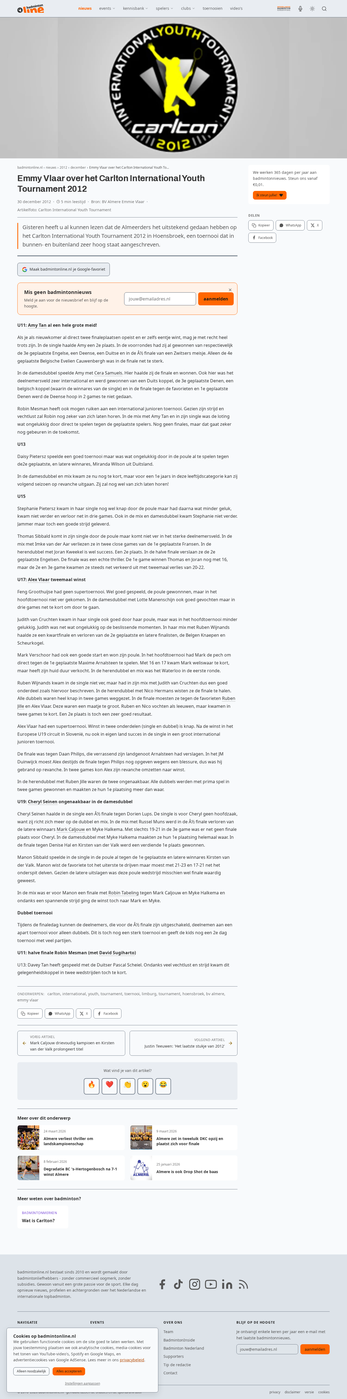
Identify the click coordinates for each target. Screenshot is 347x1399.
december (78, 167)
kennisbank (133, 8)
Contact (170, 1372)
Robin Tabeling (123, 893)
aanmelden (216, 299)
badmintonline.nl (30, 167)
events (105, 8)
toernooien (213, 8)
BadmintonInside (179, 1340)
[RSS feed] (243, 1284)
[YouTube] (211, 1284)
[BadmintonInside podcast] (300, 8)
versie (309, 1392)
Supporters (173, 1356)
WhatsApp (62, 1013)
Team (168, 1331)
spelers (162, 8)
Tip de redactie (177, 1364)
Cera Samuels (108, 373)
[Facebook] (162, 1284)
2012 (63, 167)
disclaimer (292, 1392)
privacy (274, 1392)
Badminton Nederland (183, 1348)
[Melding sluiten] (230, 290)
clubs (186, 8)
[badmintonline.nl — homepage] (30, 8)
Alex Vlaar (39, 579)
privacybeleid (132, 1359)
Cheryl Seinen (42, 802)
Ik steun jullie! (266, 195)
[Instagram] (195, 1284)
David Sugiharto (116, 953)
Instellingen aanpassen (82, 1383)
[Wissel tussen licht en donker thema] (312, 8)
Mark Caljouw (71, 829)
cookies (324, 1392)
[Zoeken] (324, 8)
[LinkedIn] (227, 1284)
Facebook (111, 1013)
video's (236, 8)
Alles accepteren (69, 1371)
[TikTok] (178, 1284)
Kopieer (33, 1013)
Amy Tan (37, 325)
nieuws (85, 8)
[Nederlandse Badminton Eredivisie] (284, 8)
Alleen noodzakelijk (31, 1371)
